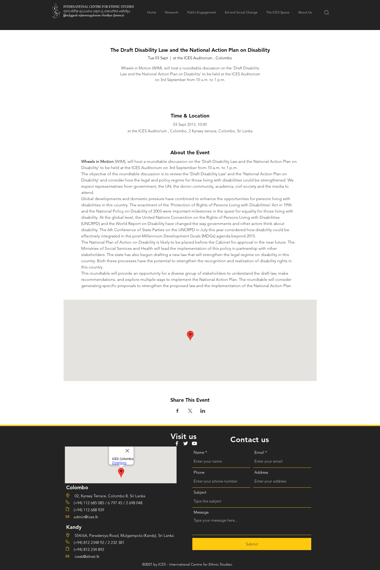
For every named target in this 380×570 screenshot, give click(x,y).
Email (259, 452)
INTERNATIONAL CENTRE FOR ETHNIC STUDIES (98, 7)
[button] (326, 12)
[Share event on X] (190, 411)
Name (199, 452)
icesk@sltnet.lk (86, 556)
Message (201, 512)
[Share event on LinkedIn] (202, 411)
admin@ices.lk (86, 516)
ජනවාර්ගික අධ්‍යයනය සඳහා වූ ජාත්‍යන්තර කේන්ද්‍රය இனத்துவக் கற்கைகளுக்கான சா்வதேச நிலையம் (96, 13)
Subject (200, 492)
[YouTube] (194, 443)
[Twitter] (186, 443)
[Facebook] (177, 443)
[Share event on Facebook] (177, 411)
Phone (199, 472)
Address (261, 472)
